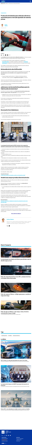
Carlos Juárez (6, 25)
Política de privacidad (19, 438)
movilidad (10, 335)
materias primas (4, 335)
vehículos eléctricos (16, 335)
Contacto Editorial (5, 438)
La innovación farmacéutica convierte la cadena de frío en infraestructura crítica (18, 3)
